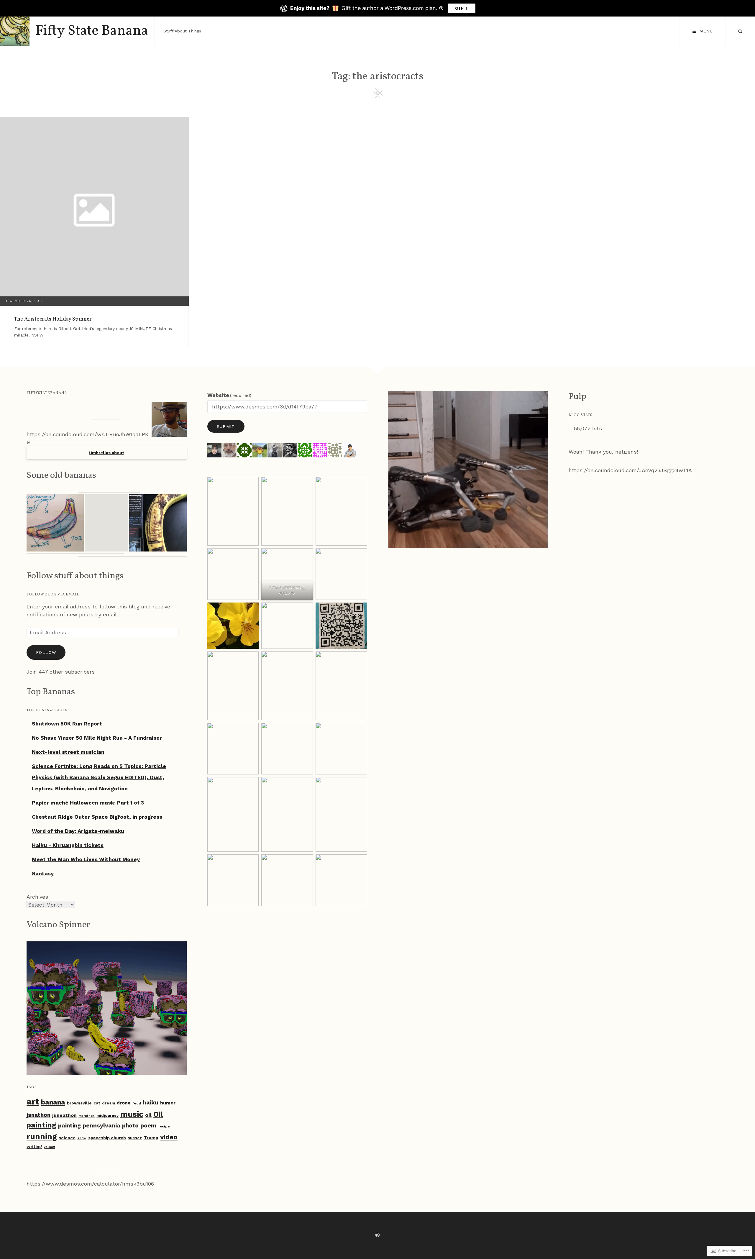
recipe (164, 1126)
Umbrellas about (106, 452)
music (131, 1114)
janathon (38, 1115)
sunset (135, 1138)
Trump (151, 1137)
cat (96, 1103)
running (42, 1136)
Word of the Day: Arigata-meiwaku (78, 831)
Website (229, 395)
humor (167, 1103)
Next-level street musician (68, 752)
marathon (86, 1116)
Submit (226, 426)
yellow (49, 1147)
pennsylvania (101, 1125)
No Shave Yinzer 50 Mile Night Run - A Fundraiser (97, 738)
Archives (37, 897)
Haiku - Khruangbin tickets (68, 845)
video (169, 1137)
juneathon (64, 1115)
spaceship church (107, 1137)
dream (108, 1103)
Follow (46, 652)
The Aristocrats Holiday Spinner (53, 319)
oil (148, 1115)
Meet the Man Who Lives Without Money (86, 859)
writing (34, 1146)
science (67, 1137)
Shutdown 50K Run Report (67, 723)
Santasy (43, 873)
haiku (150, 1102)
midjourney (107, 1115)
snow (81, 1138)
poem (148, 1125)
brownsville (79, 1103)
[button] (109, 492)
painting (69, 1125)
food (136, 1103)
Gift (461, 8)
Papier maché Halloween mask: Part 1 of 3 (88, 803)
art (33, 1102)
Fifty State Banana (91, 31)
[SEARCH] (740, 31)
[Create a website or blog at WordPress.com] (377, 1235)
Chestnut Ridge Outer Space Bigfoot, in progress (97, 817)
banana (53, 1102)
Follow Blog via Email (53, 594)
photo (130, 1125)
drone (124, 1103)
